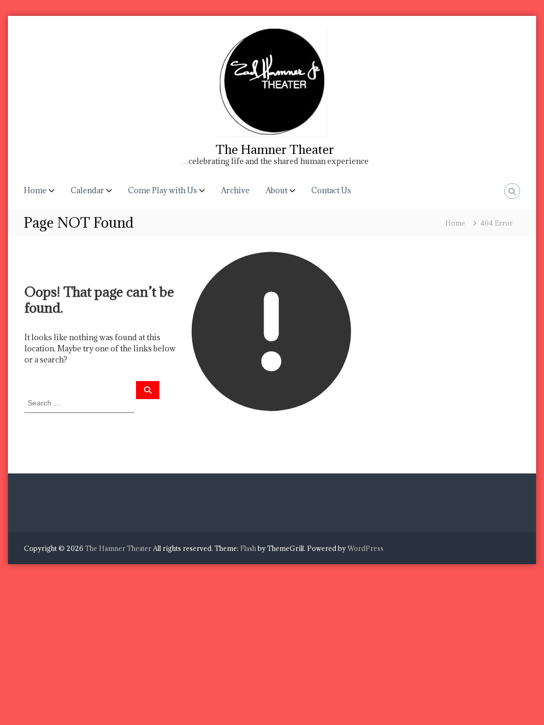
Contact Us (331, 190)
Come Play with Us (162, 190)
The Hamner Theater (275, 149)
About (276, 190)
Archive (235, 190)
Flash (248, 548)
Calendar (87, 190)
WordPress (365, 548)
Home (35, 190)
